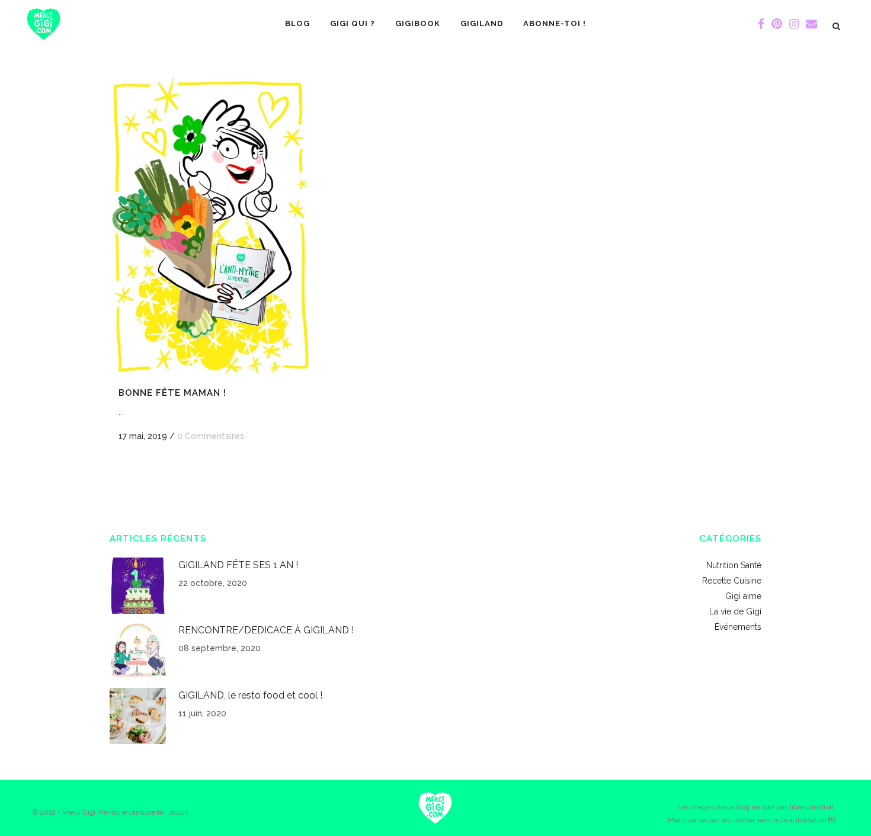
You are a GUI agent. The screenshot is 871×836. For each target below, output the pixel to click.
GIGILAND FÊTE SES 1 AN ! (238, 565)
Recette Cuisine (731, 580)
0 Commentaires (210, 436)
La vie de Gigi (735, 611)
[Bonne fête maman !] (211, 226)
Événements (738, 627)
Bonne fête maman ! (172, 392)
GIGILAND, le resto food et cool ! (250, 695)
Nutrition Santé (733, 565)
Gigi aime (743, 596)
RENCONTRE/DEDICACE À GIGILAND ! (266, 630)
